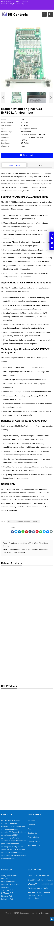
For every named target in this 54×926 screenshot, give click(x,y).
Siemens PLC (6, 896)
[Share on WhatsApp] (23, 533)
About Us (31, 820)
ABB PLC (4, 879)
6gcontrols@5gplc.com (43, 880)
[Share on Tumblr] (30, 533)
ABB (9, 521)
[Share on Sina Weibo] (37, 533)
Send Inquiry (29, 155)
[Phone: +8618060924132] (51, 234)
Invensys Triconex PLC (10, 884)
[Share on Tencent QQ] (44, 533)
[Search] (50, 14)
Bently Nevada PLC (9, 876)
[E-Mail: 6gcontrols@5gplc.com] (51, 247)
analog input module (21, 521)
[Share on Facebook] (12, 533)
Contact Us (32, 833)
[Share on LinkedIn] (19, 533)
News (30, 829)
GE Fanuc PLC (7, 893)
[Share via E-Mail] (47, 533)
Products (31, 825)
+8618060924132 (42, 876)
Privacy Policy (33, 837)
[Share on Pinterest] (26, 533)
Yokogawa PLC (7, 890)
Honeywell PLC (7, 887)
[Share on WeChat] (40, 533)
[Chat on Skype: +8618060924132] (51, 238)
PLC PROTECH (34, 845)
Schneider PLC (7, 899)
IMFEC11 (35, 521)
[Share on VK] (33, 533)
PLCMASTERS (34, 841)
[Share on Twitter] (16, 533)
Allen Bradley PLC (8, 881)
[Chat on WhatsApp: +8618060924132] (51, 243)
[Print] (51, 533)
